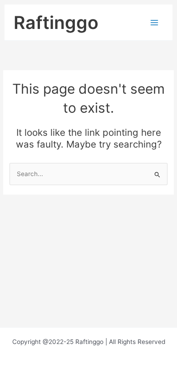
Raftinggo (56, 22)
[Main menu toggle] (154, 22)
